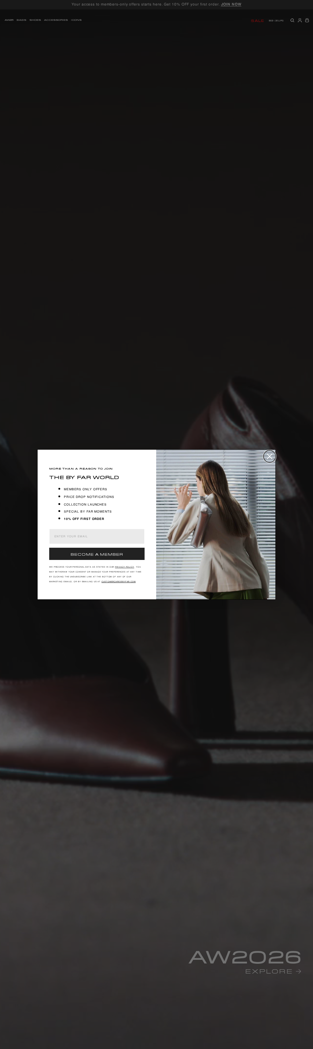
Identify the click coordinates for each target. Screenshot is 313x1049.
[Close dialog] (269, 456)
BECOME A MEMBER (97, 554)
